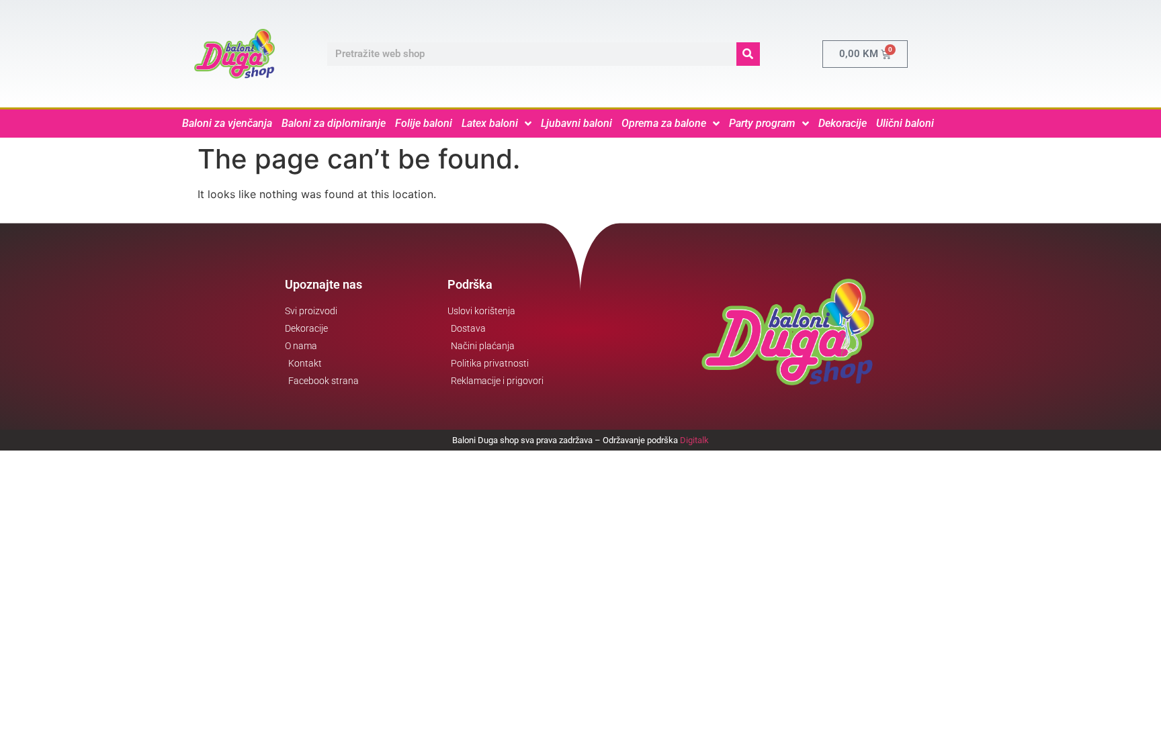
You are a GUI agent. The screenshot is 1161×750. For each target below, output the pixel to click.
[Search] (748, 54)
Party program (762, 123)
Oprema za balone (663, 123)
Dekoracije (842, 123)
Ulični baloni (905, 123)
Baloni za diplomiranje (334, 123)
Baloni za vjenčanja (227, 123)
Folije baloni (423, 123)
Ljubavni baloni (576, 123)
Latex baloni (490, 123)
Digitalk (694, 440)
